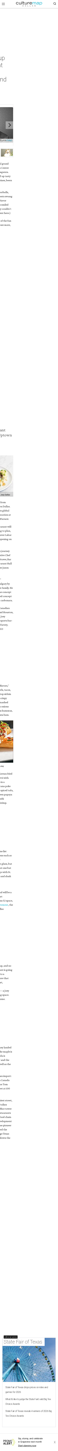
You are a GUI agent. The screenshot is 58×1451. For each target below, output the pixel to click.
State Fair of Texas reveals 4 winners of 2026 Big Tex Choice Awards (28, 1413)
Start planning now (27, 1445)
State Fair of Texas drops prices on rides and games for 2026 (26, 1389)
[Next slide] (9, 125)
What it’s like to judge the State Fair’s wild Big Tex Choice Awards (28, 1401)
